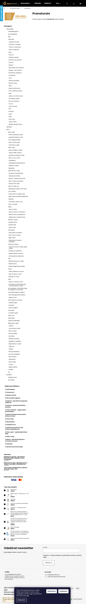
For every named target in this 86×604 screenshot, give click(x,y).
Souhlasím (63, 591)
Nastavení (21, 600)
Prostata (11, 111)
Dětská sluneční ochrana (16, 253)
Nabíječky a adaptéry (15, 341)
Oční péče (11, 310)
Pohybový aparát (14, 57)
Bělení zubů (12, 238)
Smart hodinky (13, 333)
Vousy (10, 269)
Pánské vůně (12, 225)
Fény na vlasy (13, 331)
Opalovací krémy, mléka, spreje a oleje (18, 247)
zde (27, 596)
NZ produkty (10, 29)
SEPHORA (9, 127)
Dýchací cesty (13, 83)
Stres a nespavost (14, 49)
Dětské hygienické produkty (17, 266)
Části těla (11, 39)
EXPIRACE (9, 375)
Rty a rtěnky (12, 191)
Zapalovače (12, 359)
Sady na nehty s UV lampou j (17, 212)
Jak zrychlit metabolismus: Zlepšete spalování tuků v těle (15, 468)
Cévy (10, 78)
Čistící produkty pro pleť (16, 134)
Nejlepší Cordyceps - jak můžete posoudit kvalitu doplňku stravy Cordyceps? (14, 458)
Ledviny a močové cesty (16, 96)
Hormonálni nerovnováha (16, 68)
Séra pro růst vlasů (14, 183)
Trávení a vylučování (15, 47)
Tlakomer (11, 346)
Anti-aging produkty (14, 140)
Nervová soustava (14, 101)
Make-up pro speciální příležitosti (18, 196)
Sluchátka (11, 336)
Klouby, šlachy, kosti (14, 88)
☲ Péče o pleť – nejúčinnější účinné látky (16, 432)
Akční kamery (13, 357)
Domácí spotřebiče (14, 354)
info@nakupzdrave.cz (53, 575)
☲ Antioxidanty (10, 389)
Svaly (10, 116)
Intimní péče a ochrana (15, 300)
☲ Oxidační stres (10, 424)
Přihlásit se (48, 563)
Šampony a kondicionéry (16, 173)
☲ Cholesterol (9, 392)
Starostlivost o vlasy (14, 171)
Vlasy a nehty (13, 122)
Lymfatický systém (14, 98)
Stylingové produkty (14, 176)
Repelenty (12, 168)
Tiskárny (11, 326)
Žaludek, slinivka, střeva (15, 124)
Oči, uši (11, 104)
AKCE (8, 129)
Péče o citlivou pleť (14, 142)
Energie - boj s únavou (15, 70)
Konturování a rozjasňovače (17, 194)
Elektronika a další (13, 323)
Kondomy (11, 305)
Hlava (10, 86)
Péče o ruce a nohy (14, 158)
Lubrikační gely (13, 302)
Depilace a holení (14, 165)
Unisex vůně (12, 227)
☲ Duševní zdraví (10, 395)
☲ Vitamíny (8, 444)
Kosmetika (11, 380)
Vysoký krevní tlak (14, 42)
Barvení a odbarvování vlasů (17, 178)
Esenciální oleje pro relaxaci (17, 292)
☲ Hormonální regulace (12, 398)
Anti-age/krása (12, 34)
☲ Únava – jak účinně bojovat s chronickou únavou (15, 440)
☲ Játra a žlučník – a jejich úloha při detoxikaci (15, 410)
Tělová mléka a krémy (15, 153)
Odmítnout (52, 591)
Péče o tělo (11, 147)
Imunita (11, 62)
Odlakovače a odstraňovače (17, 217)
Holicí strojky (12, 362)
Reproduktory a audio (15, 344)
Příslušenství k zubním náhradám (15, 241)
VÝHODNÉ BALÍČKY (13, 31)
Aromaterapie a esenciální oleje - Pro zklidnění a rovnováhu (18, 289)
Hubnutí (11, 65)
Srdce (10, 114)
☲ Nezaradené (9, 422)
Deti (9, 258)
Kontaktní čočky (13, 313)
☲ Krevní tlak (9, 419)
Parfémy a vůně (13, 220)
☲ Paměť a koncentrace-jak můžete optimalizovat (14, 428)
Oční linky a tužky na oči (16, 201)
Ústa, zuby (12, 119)
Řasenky (11, 199)
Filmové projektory (14, 351)
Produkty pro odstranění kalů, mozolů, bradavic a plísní (17, 285)
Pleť (10, 109)
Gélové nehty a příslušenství (17, 214)
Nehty (10, 207)
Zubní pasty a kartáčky (15, 232)
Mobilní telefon (13, 367)
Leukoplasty (12, 160)
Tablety (11, 349)
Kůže (10, 93)
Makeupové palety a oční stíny (18, 189)
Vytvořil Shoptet (77, 599)
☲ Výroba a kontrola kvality (14, 447)
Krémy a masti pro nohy (16, 282)
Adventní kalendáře (14, 320)
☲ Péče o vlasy (9, 436)
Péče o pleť (11, 132)
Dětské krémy (13, 264)
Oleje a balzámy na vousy (16, 271)
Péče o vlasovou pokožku (16, 181)
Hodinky (11, 369)
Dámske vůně (13, 222)
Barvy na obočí (13, 204)
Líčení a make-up (13, 186)
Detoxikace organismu (15, 73)
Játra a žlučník (13, 106)
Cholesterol (12, 75)
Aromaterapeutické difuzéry (17, 295)
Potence (11, 55)
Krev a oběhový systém (15, 91)
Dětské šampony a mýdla (16, 261)
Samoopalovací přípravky (16, 256)
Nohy (9, 279)
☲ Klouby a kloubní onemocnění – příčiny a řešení (16, 415)
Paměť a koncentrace (15, 60)
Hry (9, 372)
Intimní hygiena (13, 308)
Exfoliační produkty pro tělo (17, 155)
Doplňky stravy (12, 377)
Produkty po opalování (15, 251)
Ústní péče (11, 230)
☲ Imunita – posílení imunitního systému (15, 406)
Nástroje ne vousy (14, 276)
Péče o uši (11, 315)
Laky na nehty (13, 209)
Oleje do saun (13, 297)
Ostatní (11, 364)
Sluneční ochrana (13, 244)
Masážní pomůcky (14, 339)
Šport (10, 52)
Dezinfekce (11, 318)
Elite (9, 37)
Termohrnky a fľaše (14, 328)
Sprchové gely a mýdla (15, 150)
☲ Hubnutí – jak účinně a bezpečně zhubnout (16, 401)
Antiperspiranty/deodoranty (17, 163)
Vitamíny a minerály (14, 44)
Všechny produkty (14, 80)
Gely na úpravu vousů (15, 274)
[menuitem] (26, 3)
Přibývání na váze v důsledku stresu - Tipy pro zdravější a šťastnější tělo (16, 463)
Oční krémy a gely (14, 145)
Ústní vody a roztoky (14, 235)
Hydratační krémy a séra (16, 137)
